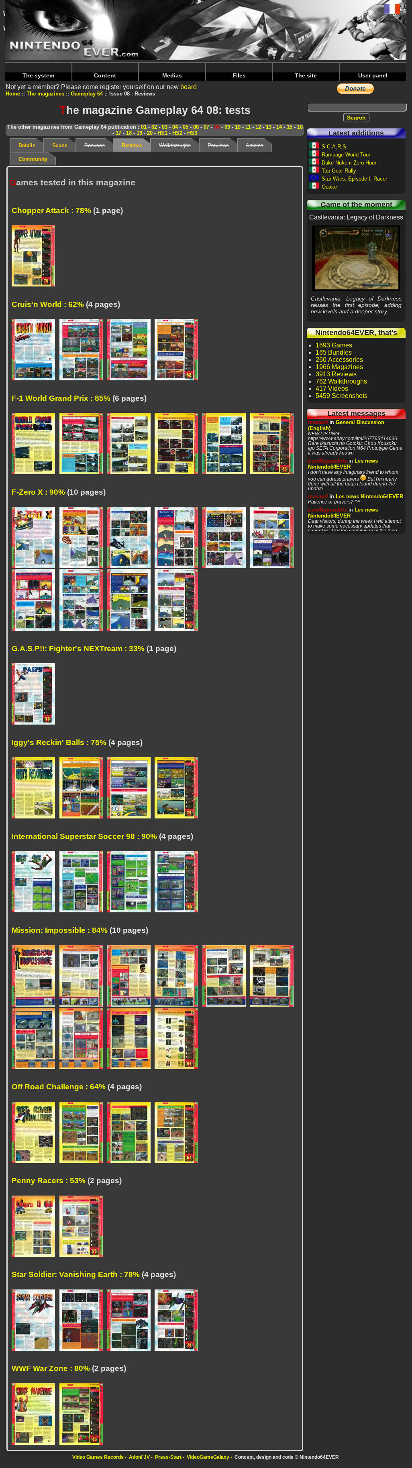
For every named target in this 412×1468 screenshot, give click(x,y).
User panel (373, 75)
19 (139, 133)
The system (38, 75)
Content (105, 75)
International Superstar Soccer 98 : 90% (84, 836)
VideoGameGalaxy (208, 1457)
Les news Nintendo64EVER (343, 464)
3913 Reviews (336, 374)
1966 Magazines (339, 366)
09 (227, 127)
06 (196, 127)
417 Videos (332, 388)
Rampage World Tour (346, 155)
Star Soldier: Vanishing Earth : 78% (76, 1274)
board (188, 86)
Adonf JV (139, 1457)
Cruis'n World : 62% (48, 304)
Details (26, 145)
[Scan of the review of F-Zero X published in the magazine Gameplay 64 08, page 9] (131, 600)
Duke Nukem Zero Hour (349, 163)
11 (248, 127)
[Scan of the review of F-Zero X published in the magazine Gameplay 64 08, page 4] (178, 538)
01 (144, 127)
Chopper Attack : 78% (51, 210)
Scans (59, 145)
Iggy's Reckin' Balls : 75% (59, 742)
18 (129, 133)
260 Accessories (339, 359)
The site (306, 75)
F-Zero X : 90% (38, 492)
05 (185, 127)
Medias (172, 75)
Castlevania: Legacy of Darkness (356, 258)
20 (150, 133)
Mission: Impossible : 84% (60, 930)
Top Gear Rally (339, 171)
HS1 (162, 133)
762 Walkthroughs (341, 381)
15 (289, 127)
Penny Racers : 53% (49, 1180)
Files (239, 75)
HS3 (192, 133)
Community (32, 159)
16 (300, 127)
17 (118, 133)
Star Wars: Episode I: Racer (354, 179)
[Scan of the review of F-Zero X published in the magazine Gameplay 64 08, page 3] (131, 538)
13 (268, 127)
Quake (329, 187)
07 (206, 127)
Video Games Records (98, 1457)
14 (279, 127)
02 (154, 127)
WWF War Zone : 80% (51, 1368)
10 (238, 127)
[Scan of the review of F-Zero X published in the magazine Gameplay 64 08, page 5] (226, 538)
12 (258, 127)
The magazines (45, 94)
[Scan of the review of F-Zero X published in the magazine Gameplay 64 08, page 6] (274, 538)
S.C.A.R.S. (335, 147)
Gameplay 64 (87, 94)
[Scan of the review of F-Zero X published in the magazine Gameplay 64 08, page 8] (83, 600)
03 (164, 127)
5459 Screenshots (341, 395)
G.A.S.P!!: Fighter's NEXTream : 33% (78, 648)
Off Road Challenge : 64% (59, 1086)
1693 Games (334, 345)
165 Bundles (334, 352)
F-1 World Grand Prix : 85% (61, 398)
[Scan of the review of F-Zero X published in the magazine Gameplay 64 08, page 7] (35, 600)
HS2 (177, 133)
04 (175, 127)
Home (13, 94)
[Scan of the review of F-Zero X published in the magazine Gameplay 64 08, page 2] (83, 538)
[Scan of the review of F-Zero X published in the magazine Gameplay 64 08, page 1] (35, 538)
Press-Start (168, 1457)
